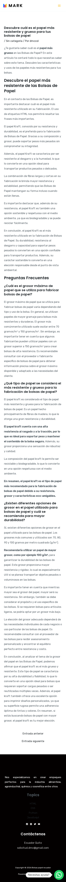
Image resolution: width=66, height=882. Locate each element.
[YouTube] (39, 824)
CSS (33, 808)
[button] (59, 875)
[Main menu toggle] (59, 5)
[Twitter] (35, 824)
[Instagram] (31, 824)
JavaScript (33, 817)
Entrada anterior (33, 733)
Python (33, 812)
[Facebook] (27, 824)
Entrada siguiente (33, 741)
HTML (33, 803)
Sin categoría (14, 41)
